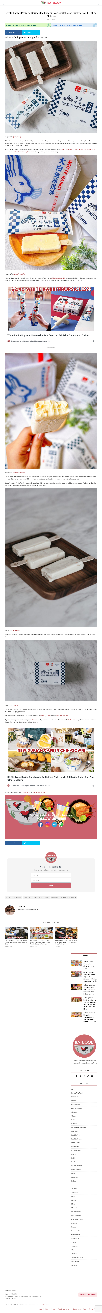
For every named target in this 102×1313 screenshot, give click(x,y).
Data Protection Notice (79, 1309)
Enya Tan (21, 906)
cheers (8, 897)
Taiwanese (74, 1246)
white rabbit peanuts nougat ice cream (63, 897)
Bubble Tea (75, 1097)
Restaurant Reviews (78, 1231)
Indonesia (74, 1177)
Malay (73, 1204)
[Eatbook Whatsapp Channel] (61, 825)
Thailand (74, 1254)
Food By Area (75, 1135)
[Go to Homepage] (51, 2)
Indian (73, 1173)
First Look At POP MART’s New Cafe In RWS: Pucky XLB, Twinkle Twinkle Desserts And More (40, 942)
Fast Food (74, 1131)
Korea (73, 1196)
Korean (73, 1200)
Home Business (76, 1169)
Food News (54, 9)
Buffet (73, 1100)
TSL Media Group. (43, 1305)
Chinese (74, 1112)
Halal (73, 1158)
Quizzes (74, 1223)
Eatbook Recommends (78, 1127)
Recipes (73, 1227)
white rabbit (28, 897)
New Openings (76, 1215)
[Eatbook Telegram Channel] (54, 825)
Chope (73, 1116)
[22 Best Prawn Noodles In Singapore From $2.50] (76, 964)
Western (74, 1265)
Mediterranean (76, 1211)
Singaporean (75, 1234)
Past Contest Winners (64, 1309)
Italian (73, 1181)
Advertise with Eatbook (88, 1294)
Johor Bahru (75, 1192)
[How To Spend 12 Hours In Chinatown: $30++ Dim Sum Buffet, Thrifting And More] (76, 1017)
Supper (73, 1242)
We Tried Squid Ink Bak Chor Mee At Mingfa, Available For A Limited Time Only (16, 942)
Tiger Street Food (77, 1257)
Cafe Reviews (75, 1104)
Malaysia (74, 1208)
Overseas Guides (77, 1219)
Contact (53, 1309)
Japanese (74, 1188)
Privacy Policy (93, 1309)
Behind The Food (76, 1093)
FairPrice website (62, 716)
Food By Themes (76, 1139)
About (40, 1309)
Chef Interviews (76, 1108)
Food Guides (75, 1143)
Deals (73, 1120)
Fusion (73, 1154)
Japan (73, 1185)
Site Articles (75, 1238)
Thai (72, 1250)
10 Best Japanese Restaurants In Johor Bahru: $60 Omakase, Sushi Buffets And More (89, 989)
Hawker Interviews (77, 1162)
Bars (72, 1089)
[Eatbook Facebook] (40, 825)
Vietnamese (75, 1261)
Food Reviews (76, 1150)
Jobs (46, 1309)
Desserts (47, 9)
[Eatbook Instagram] (47, 825)
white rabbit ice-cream (41, 897)
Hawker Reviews (76, 1166)
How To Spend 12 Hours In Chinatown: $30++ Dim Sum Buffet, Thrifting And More (89, 1017)
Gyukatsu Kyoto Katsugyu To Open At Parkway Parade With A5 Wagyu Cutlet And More (66, 942)
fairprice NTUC (17, 897)
